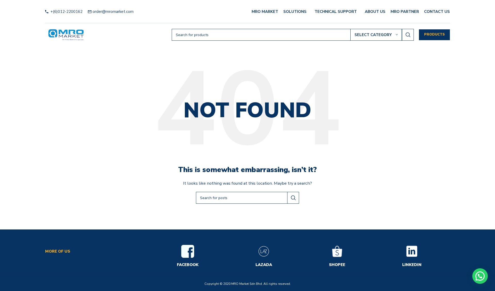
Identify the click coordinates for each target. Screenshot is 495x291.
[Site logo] (66, 34)
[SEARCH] (408, 35)
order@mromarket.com (113, 11)
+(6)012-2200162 (66, 11)
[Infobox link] (188, 256)
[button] (480, 276)
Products (434, 34)
